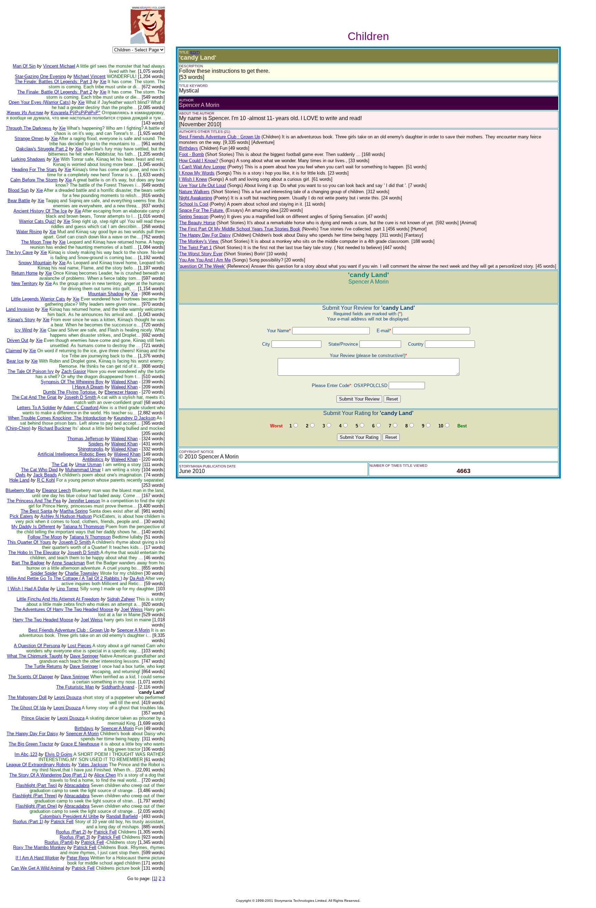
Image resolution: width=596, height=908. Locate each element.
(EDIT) (195, 52)
